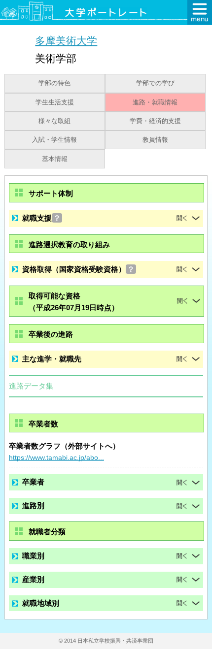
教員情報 (155, 139)
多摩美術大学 (66, 40)
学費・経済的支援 (155, 121)
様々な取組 (54, 121)
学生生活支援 (54, 102)
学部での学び (155, 83)
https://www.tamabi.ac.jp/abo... (56, 457)
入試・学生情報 (54, 139)
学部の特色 (54, 83)
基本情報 (55, 159)
